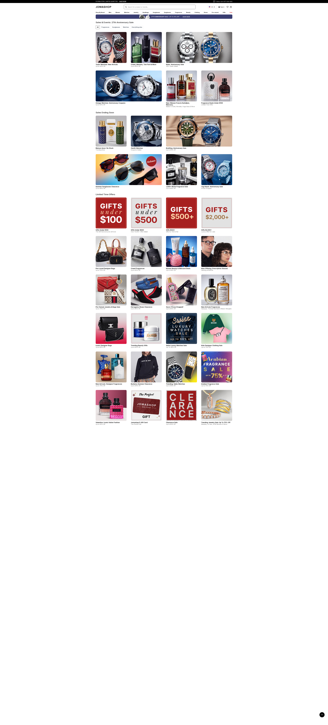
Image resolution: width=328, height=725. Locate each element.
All (98, 27)
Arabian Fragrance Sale (210, 384)
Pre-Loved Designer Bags (105, 268)
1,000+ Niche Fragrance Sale (177, 187)
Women (117, 12)
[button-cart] (231, 7)
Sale (231, 12)
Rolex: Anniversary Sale (175, 64)
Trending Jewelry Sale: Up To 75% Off (215, 422)
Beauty (188, 12)
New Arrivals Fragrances (210, 307)
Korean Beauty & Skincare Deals (178, 268)
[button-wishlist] (228, 7)
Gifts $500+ (170, 230)
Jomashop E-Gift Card (139, 422)
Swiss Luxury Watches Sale (176, 345)
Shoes (206, 12)
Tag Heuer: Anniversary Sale (212, 187)
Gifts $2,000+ (206, 230)
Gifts (224, 12)
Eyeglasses (167, 12)
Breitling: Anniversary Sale (176, 148)
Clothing (197, 12)
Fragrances (178, 12)
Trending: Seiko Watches (175, 384)
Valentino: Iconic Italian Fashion (108, 422)
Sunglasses (156, 12)
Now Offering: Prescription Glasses (214, 268)
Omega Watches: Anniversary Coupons (110, 103)
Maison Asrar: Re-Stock (104, 148)
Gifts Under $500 (137, 230)
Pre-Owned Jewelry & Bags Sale (108, 307)
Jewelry (136, 12)
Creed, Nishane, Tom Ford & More (143, 64)
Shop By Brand (100, 12)
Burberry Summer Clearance (141, 384)
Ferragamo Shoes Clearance (141, 307)
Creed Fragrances (138, 268)
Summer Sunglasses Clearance (107, 187)
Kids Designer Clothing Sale (211, 345)
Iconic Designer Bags (104, 345)
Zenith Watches (137, 148)
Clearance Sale (171, 422)
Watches (126, 12)
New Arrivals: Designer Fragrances (109, 384)
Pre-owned (215, 12)
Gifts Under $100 (102, 230)
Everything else (137, 27)
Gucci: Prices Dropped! (174, 307)
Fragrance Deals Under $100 (212, 103)
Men (110, 12)
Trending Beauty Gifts (139, 345)
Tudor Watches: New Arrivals (107, 64)
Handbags (146, 12)
